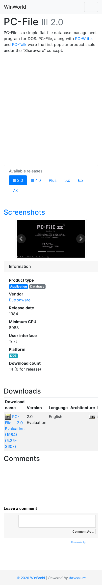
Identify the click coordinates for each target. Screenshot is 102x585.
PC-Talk (19, 44)
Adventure (77, 578)
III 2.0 (20, 180)
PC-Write (83, 38)
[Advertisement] (51, 108)
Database (37, 286)
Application (18, 286)
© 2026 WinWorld (31, 578)
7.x (15, 190)
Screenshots (24, 212)
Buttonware (19, 299)
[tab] (51, 266)
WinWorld (15, 7)
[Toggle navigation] (91, 7)
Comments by (78, 542)
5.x (67, 180)
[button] (21, 239)
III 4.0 (36, 180)
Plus (52, 180)
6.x (80, 180)
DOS (13, 355)
